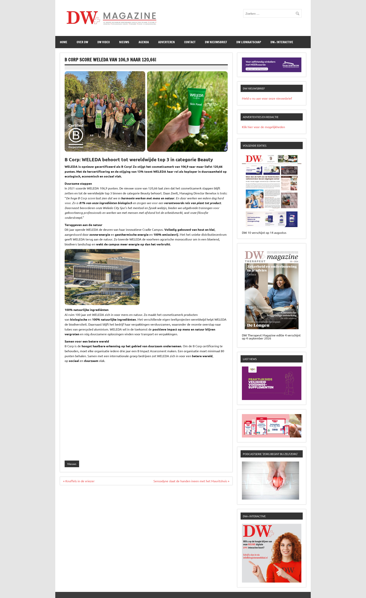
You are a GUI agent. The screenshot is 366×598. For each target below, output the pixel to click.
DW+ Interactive (281, 42)
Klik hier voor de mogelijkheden (263, 127)
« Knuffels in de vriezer (79, 481)
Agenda (144, 42)
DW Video (103, 42)
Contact (190, 42)
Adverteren (166, 42)
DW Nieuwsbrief (216, 42)
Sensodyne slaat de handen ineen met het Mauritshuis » (191, 481)
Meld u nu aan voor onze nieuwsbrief (267, 98)
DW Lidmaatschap (248, 42)
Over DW (82, 42)
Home (63, 42)
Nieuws (124, 42)
